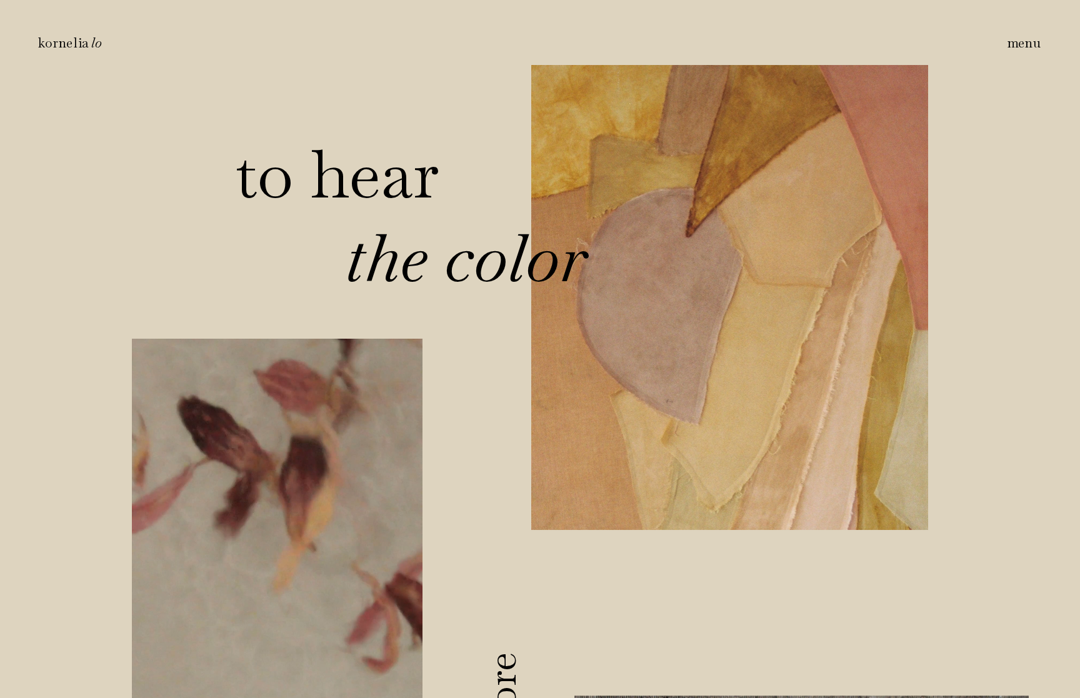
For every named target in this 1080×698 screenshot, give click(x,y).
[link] (70, 42)
